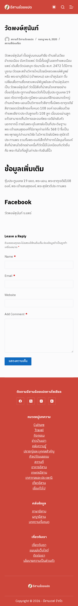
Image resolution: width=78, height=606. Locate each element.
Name (10, 256)
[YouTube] (52, 401)
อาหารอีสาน (39, 467)
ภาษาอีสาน (39, 511)
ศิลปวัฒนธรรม (39, 456)
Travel (39, 430)
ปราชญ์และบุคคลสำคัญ (39, 451)
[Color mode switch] (54, 7)
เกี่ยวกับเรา (39, 545)
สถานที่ (39, 462)
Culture (39, 425)
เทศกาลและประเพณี (39, 478)
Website (10, 295)
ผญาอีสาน (39, 517)
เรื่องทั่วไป (39, 488)
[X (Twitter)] (31, 401)
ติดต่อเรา (39, 555)
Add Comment (16, 314)
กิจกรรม (39, 435)
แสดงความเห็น (18, 361)
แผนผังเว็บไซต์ (39, 550)
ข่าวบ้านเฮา (39, 441)
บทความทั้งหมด (39, 522)
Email (10, 276)
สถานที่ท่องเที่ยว (13, 43)
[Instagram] (41, 401)
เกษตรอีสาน (39, 472)
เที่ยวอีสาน (39, 483)
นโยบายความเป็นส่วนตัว (39, 561)
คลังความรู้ (39, 446)
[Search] (62, 7)
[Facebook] (20, 401)
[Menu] (71, 7)
